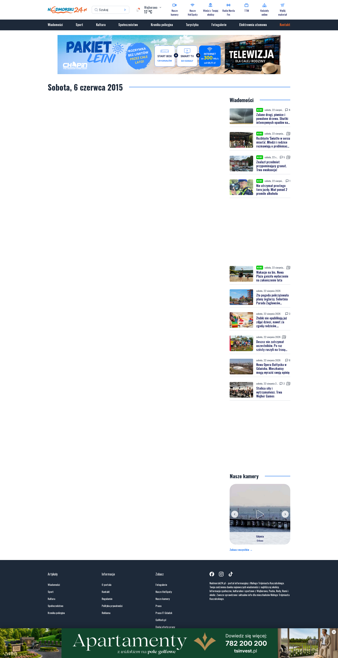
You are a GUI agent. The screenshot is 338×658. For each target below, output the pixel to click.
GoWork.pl (161, 620)
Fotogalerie (219, 24)
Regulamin (107, 599)
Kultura (101, 24)
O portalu (106, 585)
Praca (158, 606)
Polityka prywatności (112, 606)
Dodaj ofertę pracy (165, 627)
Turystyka (192, 24)
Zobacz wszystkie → (241, 550)
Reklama (106, 613)
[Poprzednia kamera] (234, 514)
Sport (79, 24)
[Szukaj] (125, 10)
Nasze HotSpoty (164, 592)
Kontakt (285, 24)
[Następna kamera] (285, 514)
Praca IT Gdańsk (164, 613)
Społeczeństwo (128, 24)
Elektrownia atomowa (253, 24)
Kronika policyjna (162, 24)
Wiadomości (55, 24)
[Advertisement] (260, 231)
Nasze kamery (163, 599)
